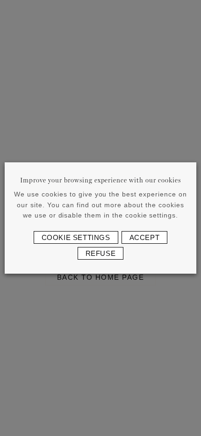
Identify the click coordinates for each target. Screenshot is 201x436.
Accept (144, 237)
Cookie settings (76, 237)
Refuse (101, 253)
